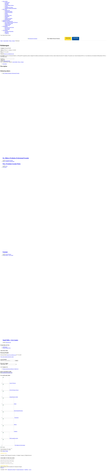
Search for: (2, 360)
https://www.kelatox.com (11, 354)
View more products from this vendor (7, 356)
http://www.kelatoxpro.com (9, 53)
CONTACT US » (3, 453)
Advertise (68, 38)
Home (1, 40)
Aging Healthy (6, 40)
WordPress (26, 469)
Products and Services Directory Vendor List (10, 368)
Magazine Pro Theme (11, 469)
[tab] (55, 63)
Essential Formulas (9, 160)
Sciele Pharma (8, 254)
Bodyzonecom (8, 342)
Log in (30, 469)
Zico (6, 166)
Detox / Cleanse (12, 40)
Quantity (2, 58)
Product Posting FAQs (7, 347)
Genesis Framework (20, 469)
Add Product (5, 346)
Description (5, 63)
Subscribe (75, 38)
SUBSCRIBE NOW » (4, 465)
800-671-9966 (5, 451)
